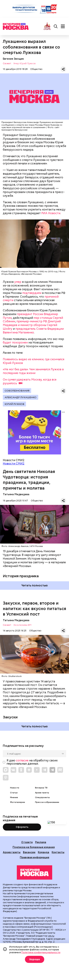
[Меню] (62, 26)
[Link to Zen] (29, 770)
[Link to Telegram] (44, 770)
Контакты (58, 852)
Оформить (22, 826)
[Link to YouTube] (37, 770)
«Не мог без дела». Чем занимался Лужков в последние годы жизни (33, 371)
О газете (27, 842)
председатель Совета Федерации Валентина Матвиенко (33, 330)
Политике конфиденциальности (40, 952)
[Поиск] (55, 26)
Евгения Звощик (13, 58)
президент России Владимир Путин (30, 316)
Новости (14, 788)
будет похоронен (15, 342)
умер (17, 282)
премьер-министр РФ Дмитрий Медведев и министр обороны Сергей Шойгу (32, 325)
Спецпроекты (42, 797)
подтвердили (31, 293)
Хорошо (34, 959)
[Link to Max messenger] (5, 770)
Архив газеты (42, 793)
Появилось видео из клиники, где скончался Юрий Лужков (33, 361)
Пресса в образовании (47, 802)
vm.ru (51, 935)
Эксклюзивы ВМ (22, 625)
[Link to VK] (13, 770)
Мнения (14, 797)
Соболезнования (17, 390)
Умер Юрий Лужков (24, 63)
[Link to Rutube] (60, 770)
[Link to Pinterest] (5, 777)
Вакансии (29, 852)
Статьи (14, 793)
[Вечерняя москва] (34, 872)
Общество (36, 69)
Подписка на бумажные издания (34, 847)
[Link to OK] (21, 770)
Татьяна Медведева (16, 494)
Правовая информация (34, 857)
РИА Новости (50, 213)
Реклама (40, 842)
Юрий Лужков (14, 404)
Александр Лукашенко (20, 397)
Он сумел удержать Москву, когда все (29, 381)
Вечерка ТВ (41, 788)
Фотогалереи (17, 802)
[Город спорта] (47, 26)
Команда (43, 852)
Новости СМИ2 (13, 463)
